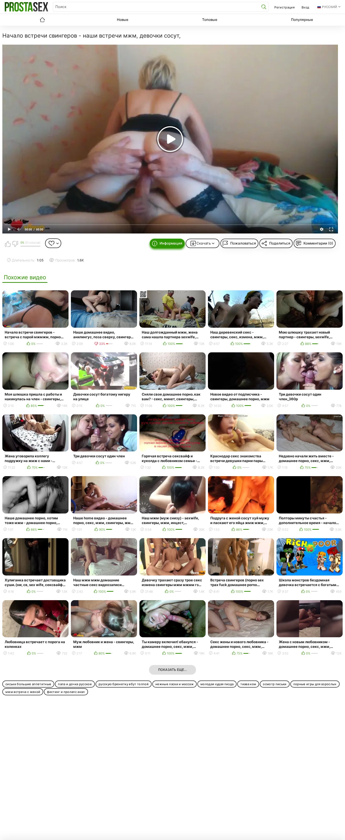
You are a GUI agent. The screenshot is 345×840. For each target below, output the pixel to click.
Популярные (302, 19)
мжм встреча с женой (22, 692)
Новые (122, 19)
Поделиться (279, 243)
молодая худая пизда (217, 684)
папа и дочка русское (75, 684)
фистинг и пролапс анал (66, 692)
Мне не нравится (15, 244)
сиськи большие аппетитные (28, 684)
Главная (42, 19)
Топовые (209, 19)
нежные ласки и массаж (174, 684)
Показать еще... (172, 670)
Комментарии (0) (318, 243)
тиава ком (248, 684)
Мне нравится (8, 244)
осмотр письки (274, 684)
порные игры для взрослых (315, 684)
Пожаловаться (243, 243)
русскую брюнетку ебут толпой (124, 684)
